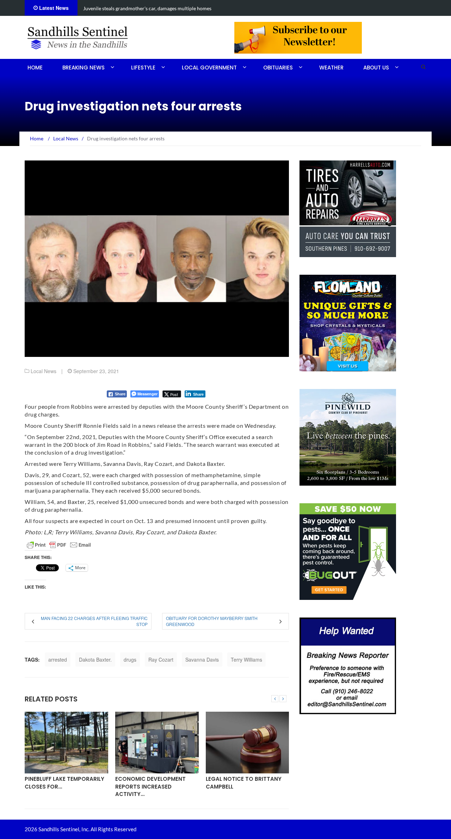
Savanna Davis (202, 659)
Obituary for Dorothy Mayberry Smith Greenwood (212, 621)
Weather (331, 67)
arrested (57, 659)
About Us (376, 67)
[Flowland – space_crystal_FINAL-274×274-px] (347, 322)
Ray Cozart (160, 659)
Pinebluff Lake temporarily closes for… (64, 782)
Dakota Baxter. (95, 659)
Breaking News (83, 67)
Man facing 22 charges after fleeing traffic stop (94, 621)
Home (35, 67)
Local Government (209, 67)
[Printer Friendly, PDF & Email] (59, 545)
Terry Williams (246, 659)
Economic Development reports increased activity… (150, 786)
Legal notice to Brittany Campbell (244, 782)
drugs (130, 659)
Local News (43, 371)
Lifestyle (143, 67)
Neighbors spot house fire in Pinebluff (125, 8)
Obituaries (278, 67)
